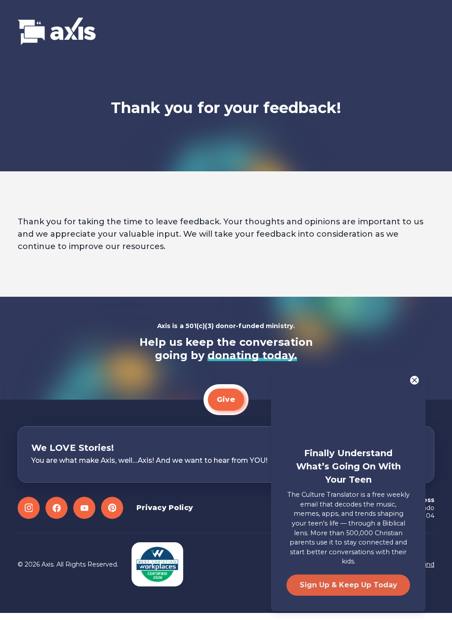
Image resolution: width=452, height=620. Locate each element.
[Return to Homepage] (57, 32)
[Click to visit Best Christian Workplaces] (157, 564)
